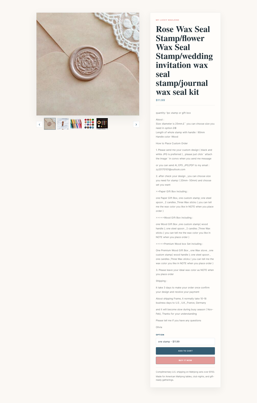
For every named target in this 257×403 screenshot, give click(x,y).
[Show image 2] (63, 124)
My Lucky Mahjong (167, 20)
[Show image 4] (89, 124)
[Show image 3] (76, 124)
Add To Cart (185, 351)
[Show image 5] (102, 124)
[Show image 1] (50, 124)
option (160, 335)
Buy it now (185, 360)
